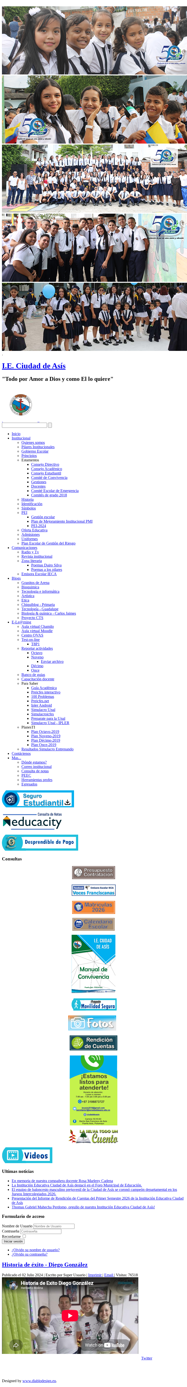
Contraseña (11, 1231)
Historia (27, 499)
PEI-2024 (38, 526)
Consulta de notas (35, 771)
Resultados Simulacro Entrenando (47, 749)
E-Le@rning (21, 622)
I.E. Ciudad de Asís (33, 365)
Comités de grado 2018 (49, 495)
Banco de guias (33, 675)
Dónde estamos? (34, 762)
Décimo (37, 666)
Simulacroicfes (42, 714)
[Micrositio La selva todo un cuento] (93, 1136)
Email (109, 1275)
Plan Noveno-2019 (45, 736)
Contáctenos (21, 753)
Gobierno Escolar (34, 451)
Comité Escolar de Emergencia (55, 491)
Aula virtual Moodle (37, 631)
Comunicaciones (24, 548)
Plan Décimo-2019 (45, 740)
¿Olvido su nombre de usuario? (36, 1250)
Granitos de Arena (35, 583)
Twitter (146, 1358)
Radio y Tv (30, 552)
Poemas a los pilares (46, 569)
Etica (25, 600)
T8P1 (35, 644)
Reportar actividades (37, 648)
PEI (24, 513)
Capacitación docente (37, 679)
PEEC (26, 775)
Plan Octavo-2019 (45, 732)
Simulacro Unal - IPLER (50, 723)
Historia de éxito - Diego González (45, 1264)
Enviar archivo (52, 661)
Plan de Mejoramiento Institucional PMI (62, 521)
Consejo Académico (46, 469)
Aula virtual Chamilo (37, 626)
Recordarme (11, 1236)
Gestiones (38, 482)
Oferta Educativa (34, 530)
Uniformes (29, 539)
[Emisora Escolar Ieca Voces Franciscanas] (94, 895)
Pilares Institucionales (38, 447)
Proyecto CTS (32, 618)
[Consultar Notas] (32, 828)
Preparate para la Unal (48, 718)
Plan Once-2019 (43, 745)
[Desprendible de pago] (40, 849)
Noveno (37, 657)
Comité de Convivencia (49, 477)
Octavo (36, 653)
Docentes (38, 486)
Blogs (16, 578)
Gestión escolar (43, 517)
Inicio (16, 434)
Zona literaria (31, 561)
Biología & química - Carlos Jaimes (48, 613)
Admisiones (30, 534)
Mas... (16, 758)
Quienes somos (33, 442)
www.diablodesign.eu (39, 1381)
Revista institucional (36, 556)
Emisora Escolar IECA (39, 574)
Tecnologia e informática (40, 591)
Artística (27, 596)
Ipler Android (41, 705)
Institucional (21, 438)
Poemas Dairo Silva (46, 565)
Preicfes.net (40, 701)
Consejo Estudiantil (46, 473)
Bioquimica (30, 587)
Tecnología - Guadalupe (39, 609)
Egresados (29, 784)
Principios (29, 456)
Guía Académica (44, 688)
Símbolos (28, 508)
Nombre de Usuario (17, 1226)
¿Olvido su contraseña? (29, 1254)
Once (35, 670)
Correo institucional (36, 767)
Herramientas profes (36, 780)
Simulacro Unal (43, 710)
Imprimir (95, 1275)
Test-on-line (30, 640)
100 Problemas (42, 696)
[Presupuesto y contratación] (93, 878)
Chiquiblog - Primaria (38, 604)
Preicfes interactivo (45, 692)
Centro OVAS (32, 635)
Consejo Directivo (45, 464)
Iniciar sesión (13, 1241)
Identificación (31, 504)
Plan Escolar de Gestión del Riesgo (48, 543)
